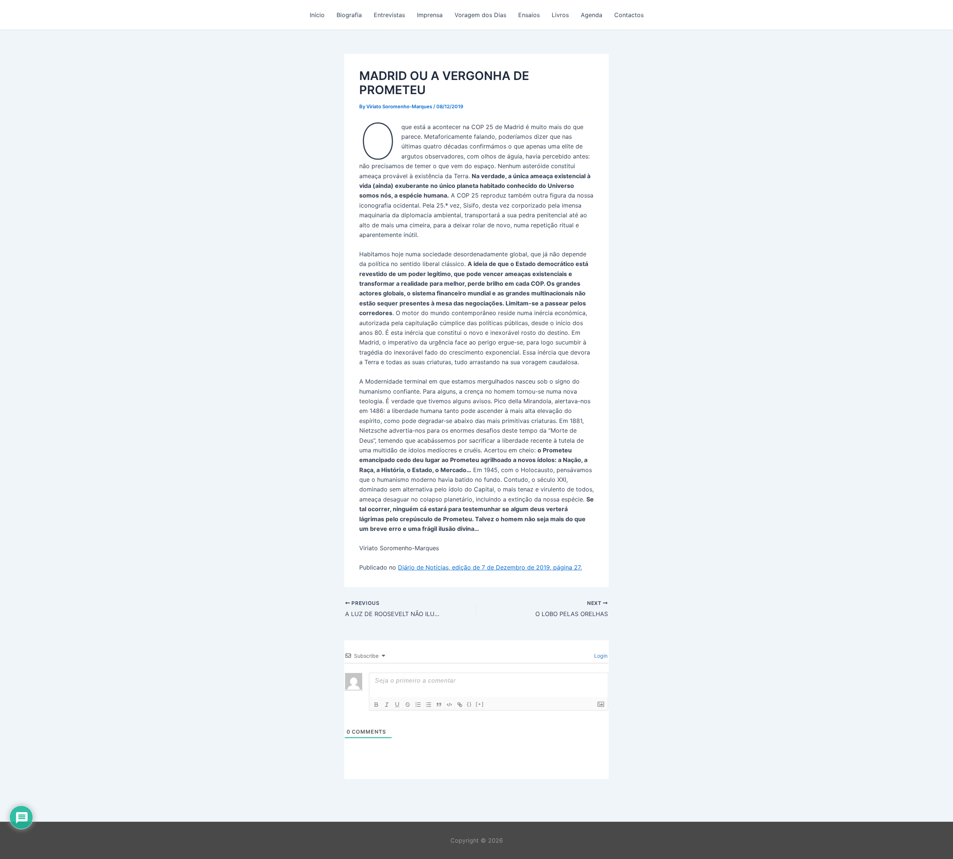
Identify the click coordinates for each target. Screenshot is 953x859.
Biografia (349, 15)
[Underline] (397, 704)
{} (469, 704)
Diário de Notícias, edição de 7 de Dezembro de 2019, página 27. (490, 567)
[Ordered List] (418, 704)
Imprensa (430, 15)
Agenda (591, 15)
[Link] (460, 704)
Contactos (629, 15)
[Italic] (387, 704)
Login (600, 656)
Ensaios (529, 15)
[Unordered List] (428, 704)
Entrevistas (389, 15)
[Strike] (407, 704)
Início (317, 15)
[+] (480, 704)
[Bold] (376, 704)
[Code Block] (449, 704)
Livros (560, 15)
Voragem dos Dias (480, 15)
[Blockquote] (439, 704)
